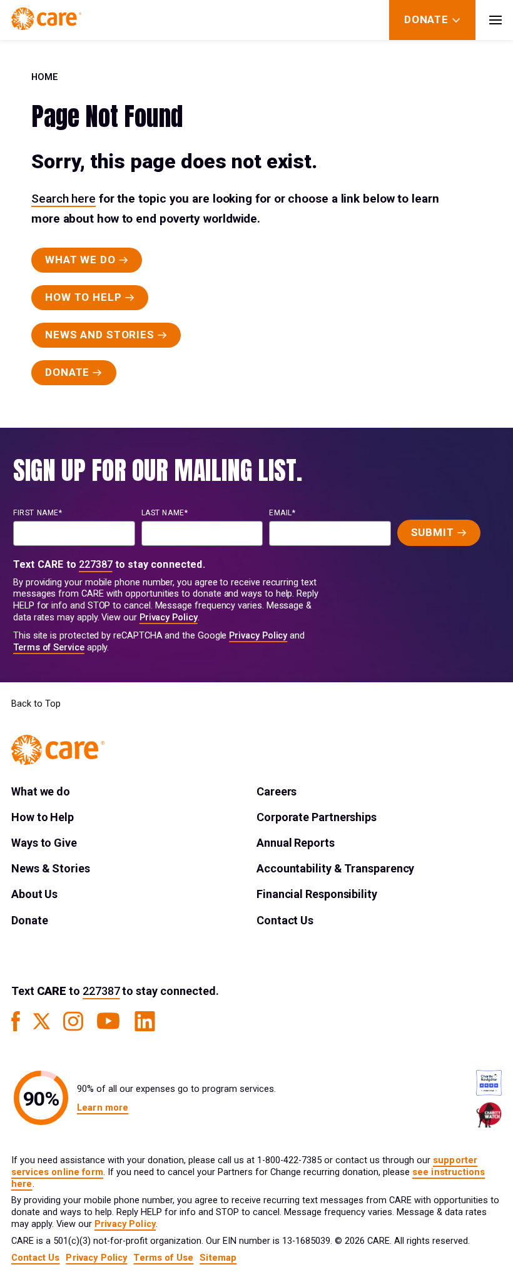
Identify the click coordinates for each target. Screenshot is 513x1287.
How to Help (42, 817)
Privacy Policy (169, 617)
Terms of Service (48, 647)
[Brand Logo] (46, 20)
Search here (63, 198)
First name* (38, 512)
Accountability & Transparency (335, 868)
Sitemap (218, 1258)
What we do (40, 791)
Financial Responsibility (316, 894)
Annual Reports (295, 842)
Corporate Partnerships (316, 817)
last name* (164, 512)
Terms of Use (163, 1258)
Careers (276, 791)
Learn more (102, 1108)
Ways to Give (44, 842)
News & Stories (50, 868)
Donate (29, 920)
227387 (96, 564)
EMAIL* (282, 512)
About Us (34, 894)
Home (44, 77)
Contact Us (284, 920)
